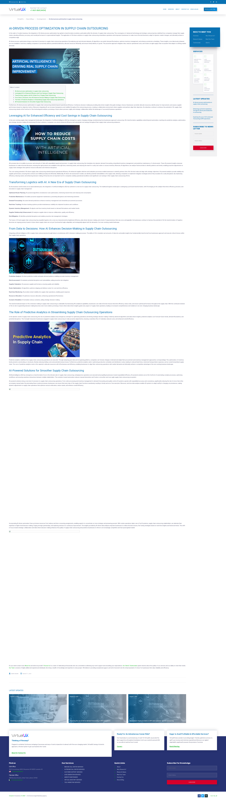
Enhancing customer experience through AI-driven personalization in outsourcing (35, 721)
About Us (27, 665)
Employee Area (14, 2)
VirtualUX (11, 795)
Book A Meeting (210, 9)
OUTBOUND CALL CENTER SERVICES (197, 71)
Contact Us (185, 9)
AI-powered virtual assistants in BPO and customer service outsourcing (152, 721)
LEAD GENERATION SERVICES (207, 61)
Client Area (23, 2)
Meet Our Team (210, 39)
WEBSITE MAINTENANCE (207, 70)
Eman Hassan (14, 673)
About (178, 9)
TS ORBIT (23, 795)
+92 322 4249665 (17, 780)
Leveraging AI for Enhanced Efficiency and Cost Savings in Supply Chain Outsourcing (39, 93)
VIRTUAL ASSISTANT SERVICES (207, 79)
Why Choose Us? (210, 36)
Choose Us (47, 665)
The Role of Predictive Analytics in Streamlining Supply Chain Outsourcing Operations (39, 99)
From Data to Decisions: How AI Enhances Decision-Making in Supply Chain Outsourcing (40, 97)
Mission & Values (197, 39)
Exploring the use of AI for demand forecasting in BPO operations (90, 721)
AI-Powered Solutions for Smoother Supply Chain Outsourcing (33, 102)
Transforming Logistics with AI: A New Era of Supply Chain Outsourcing (35, 95)
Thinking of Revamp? (20, 740)
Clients (208, 42)
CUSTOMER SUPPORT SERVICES (197, 80)
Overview (195, 36)
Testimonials (196, 42)
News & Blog (194, 9)
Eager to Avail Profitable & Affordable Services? (189, 734)
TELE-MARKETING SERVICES (207, 89)
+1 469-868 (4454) (38, 10)
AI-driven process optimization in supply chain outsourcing (32, 91)
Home (164, 9)
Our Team (12, 668)
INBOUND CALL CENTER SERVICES (197, 61)
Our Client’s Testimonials (130, 665)
